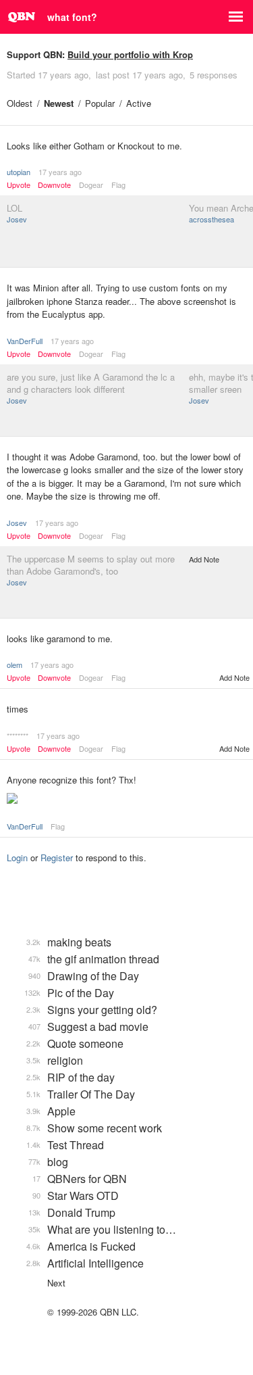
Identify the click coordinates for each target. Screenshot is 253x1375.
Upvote (18, 185)
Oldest (19, 103)
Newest (59, 103)
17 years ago (60, 171)
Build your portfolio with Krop (130, 54)
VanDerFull (25, 340)
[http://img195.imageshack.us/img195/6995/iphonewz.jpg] (126, 799)
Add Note (204, 559)
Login (17, 857)
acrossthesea (211, 219)
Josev (17, 219)
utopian (18, 171)
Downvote (54, 185)
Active (138, 103)
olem (14, 664)
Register (56, 857)
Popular (100, 103)
